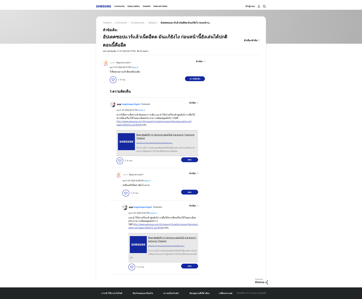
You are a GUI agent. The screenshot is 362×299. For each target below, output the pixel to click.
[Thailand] (103, 6)
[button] (200, 61)
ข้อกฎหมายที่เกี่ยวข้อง (199, 293)
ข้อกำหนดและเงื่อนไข (143, 293)
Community (119, 6)
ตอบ (189, 159)
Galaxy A (134, 67)
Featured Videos (160, 6)
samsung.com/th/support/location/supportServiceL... (154, 143)
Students (146, 6)
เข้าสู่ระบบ (250, 6)
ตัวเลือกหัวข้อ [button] (251, 40)
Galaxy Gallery (133, 6)
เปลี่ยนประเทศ (225, 293)
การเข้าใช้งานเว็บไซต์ (111, 293)
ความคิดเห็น (195, 79)
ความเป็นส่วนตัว (171, 293)
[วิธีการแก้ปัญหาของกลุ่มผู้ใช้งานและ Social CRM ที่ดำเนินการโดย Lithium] (261, 281)
